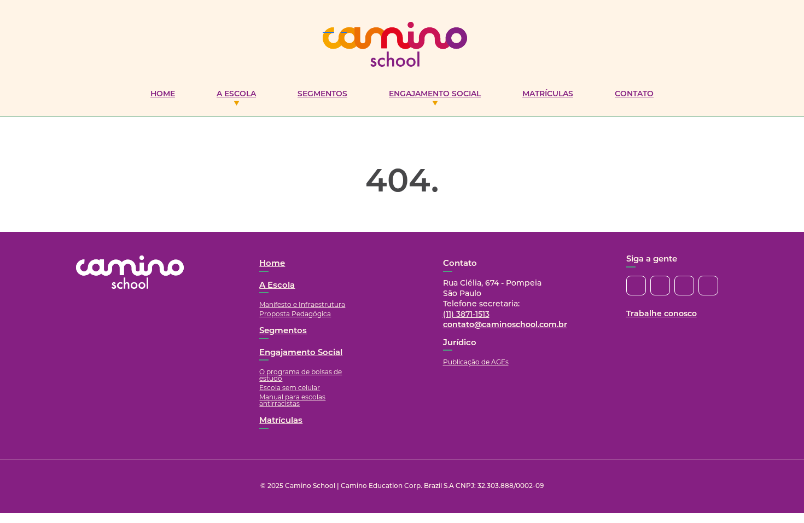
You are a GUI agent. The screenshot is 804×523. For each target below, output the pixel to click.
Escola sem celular (289, 387)
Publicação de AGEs (476, 362)
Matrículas (547, 94)
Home (162, 94)
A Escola (236, 94)
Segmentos (322, 94)
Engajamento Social (435, 94)
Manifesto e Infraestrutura (302, 304)
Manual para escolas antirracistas (292, 400)
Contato (634, 94)
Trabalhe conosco (661, 314)
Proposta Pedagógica (295, 314)
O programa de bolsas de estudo (300, 375)
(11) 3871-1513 (466, 315)
